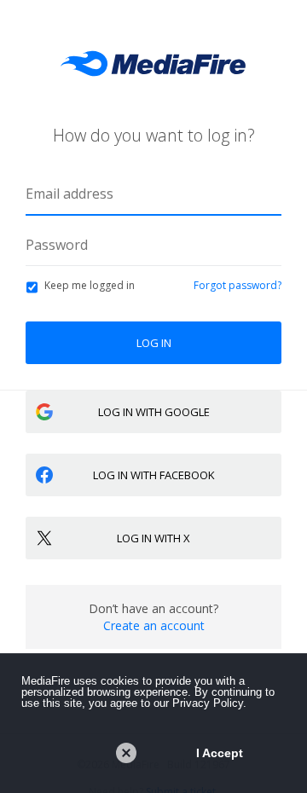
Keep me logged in (89, 285)
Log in (153, 342)
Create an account (154, 625)
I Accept (219, 753)
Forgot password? (237, 285)
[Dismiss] (126, 753)
